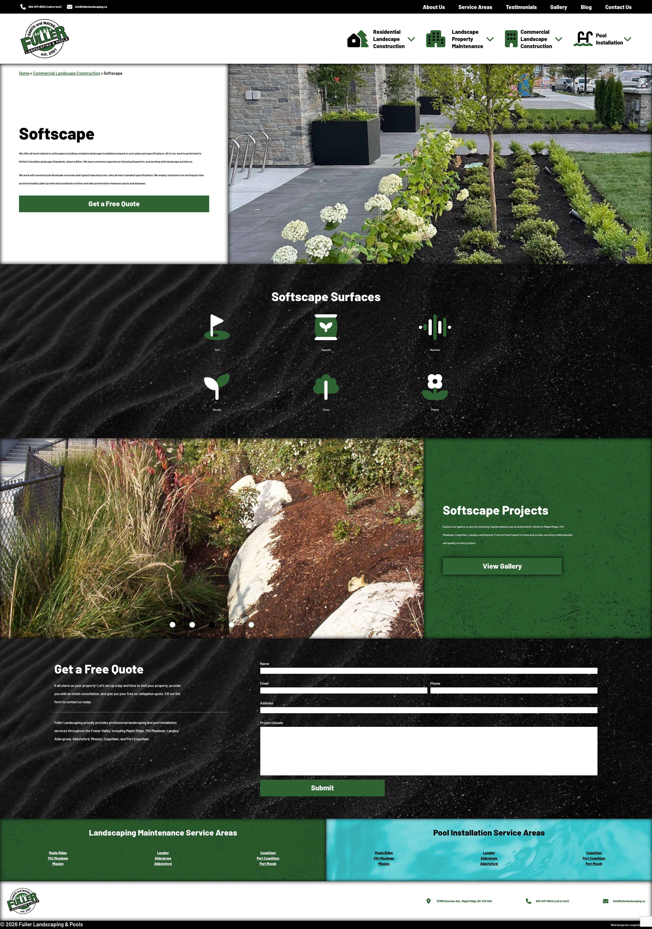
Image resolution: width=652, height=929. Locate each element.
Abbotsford (163, 864)
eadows (62, 858)
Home (24, 73)
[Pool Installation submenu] (627, 38)
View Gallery (502, 566)
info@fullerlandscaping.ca (91, 6)
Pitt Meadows (384, 858)
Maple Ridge (58, 853)
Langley (163, 853)
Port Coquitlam (268, 858)
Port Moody (268, 864)
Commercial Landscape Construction (66, 73)
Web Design (618, 924)
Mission (58, 864)
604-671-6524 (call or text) (45, 6)
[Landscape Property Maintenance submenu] (490, 38)
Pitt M (52, 858)
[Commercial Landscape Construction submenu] (559, 38)
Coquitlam (268, 853)
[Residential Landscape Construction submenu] (411, 38)
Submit (322, 787)
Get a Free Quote (114, 203)
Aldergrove (163, 858)
